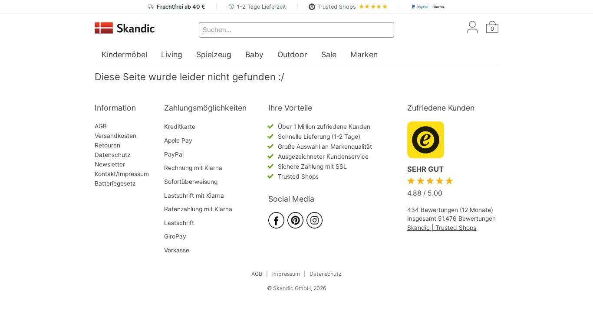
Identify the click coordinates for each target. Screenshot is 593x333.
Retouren (107, 145)
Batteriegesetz (115, 183)
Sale (328, 54)
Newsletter (110, 164)
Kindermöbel (124, 54)
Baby (254, 54)
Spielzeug (213, 54)
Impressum (286, 274)
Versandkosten (115, 135)
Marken (364, 54)
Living (171, 54)
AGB (101, 126)
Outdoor (292, 54)
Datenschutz (112, 154)
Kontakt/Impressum (122, 173)
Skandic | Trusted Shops (441, 227)
